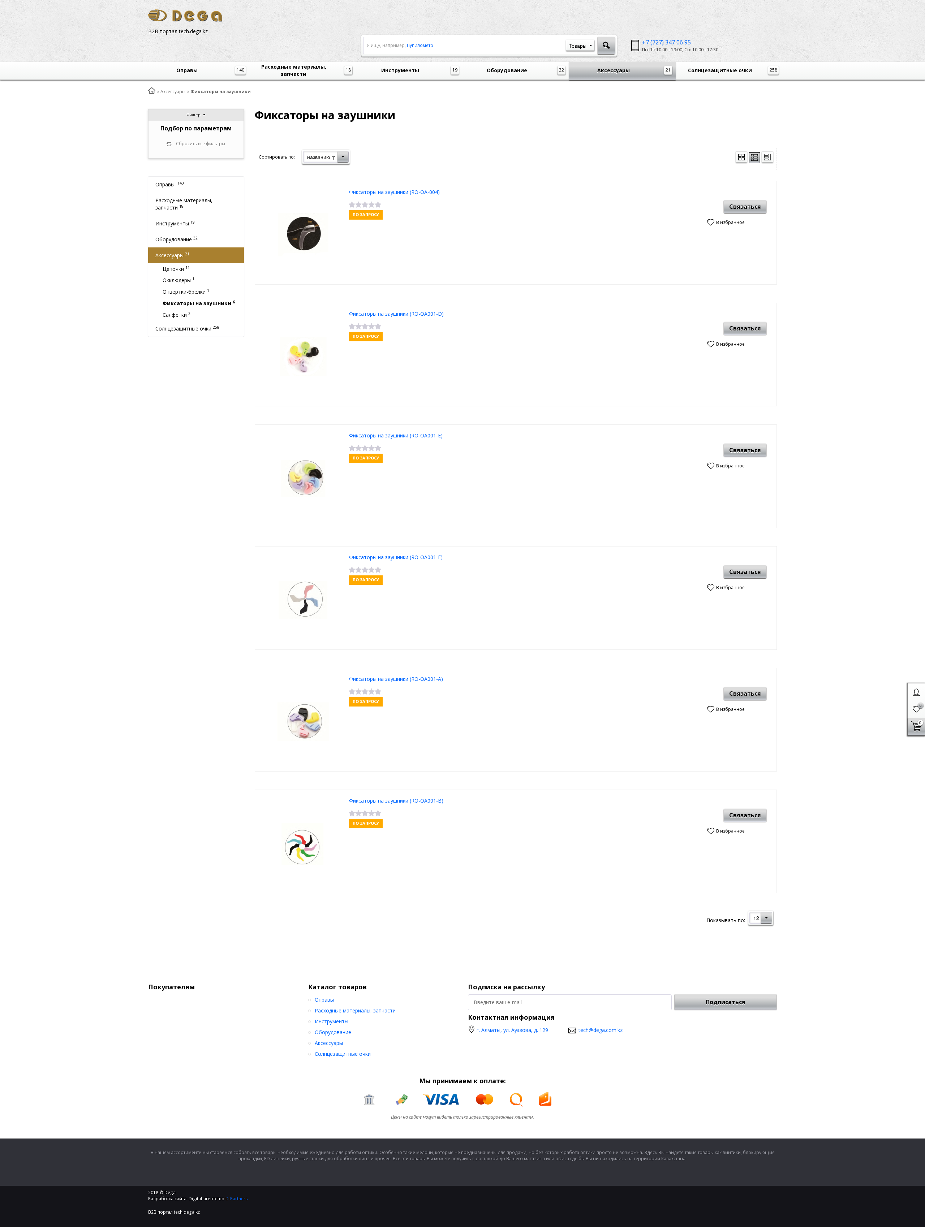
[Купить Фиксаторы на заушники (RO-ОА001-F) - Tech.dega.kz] (303, 599)
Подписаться (725, 1002)
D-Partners (236, 1199)
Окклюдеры (178, 280)
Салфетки (176, 314)
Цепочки (176, 268)
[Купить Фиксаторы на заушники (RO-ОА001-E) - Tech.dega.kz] (303, 478)
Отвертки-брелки (186, 291)
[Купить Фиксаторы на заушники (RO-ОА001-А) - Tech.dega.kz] (303, 721)
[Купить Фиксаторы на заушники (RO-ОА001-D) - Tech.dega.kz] (303, 356)
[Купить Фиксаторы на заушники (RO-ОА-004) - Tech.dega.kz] (303, 234)
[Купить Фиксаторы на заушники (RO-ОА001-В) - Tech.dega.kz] (303, 843)
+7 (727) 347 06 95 (666, 42)
